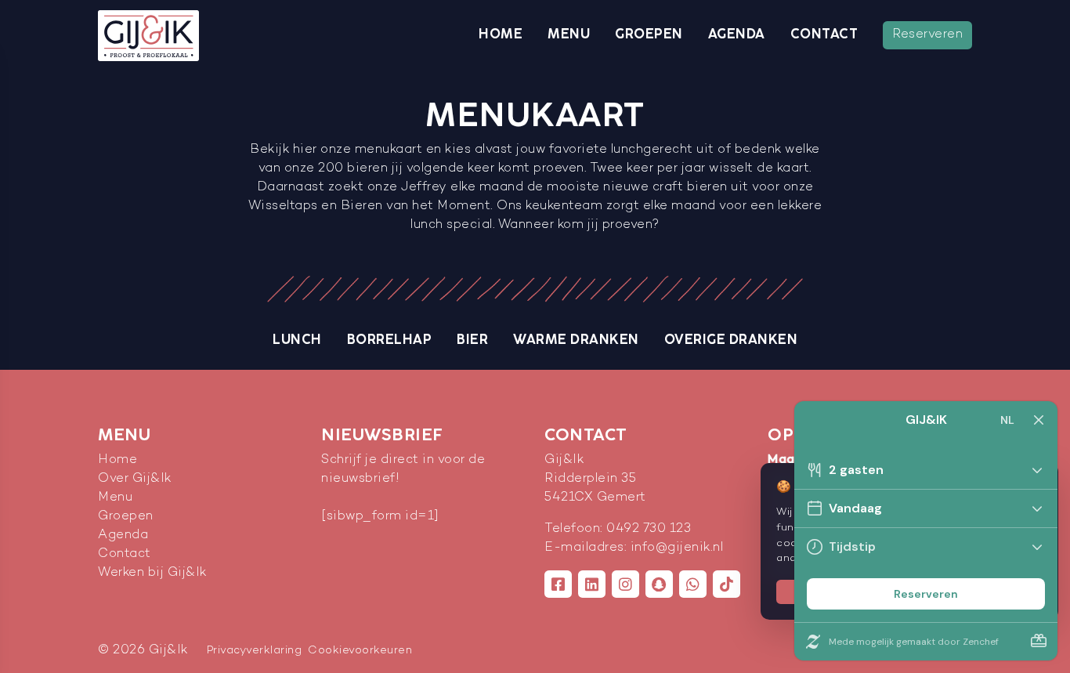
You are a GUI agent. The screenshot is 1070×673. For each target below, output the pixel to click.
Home (500, 34)
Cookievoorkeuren (360, 651)
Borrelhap (389, 340)
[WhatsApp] (693, 584)
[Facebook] (558, 584)
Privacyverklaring (254, 651)
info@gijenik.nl (677, 548)
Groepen (649, 34)
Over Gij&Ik (135, 479)
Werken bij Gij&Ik (152, 573)
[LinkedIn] (591, 584)
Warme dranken (576, 340)
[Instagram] (625, 584)
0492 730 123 (648, 529)
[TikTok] (726, 584)
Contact (824, 34)
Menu (569, 34)
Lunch (297, 340)
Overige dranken (731, 340)
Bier (472, 340)
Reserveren (927, 35)
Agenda (736, 34)
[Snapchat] (659, 584)
